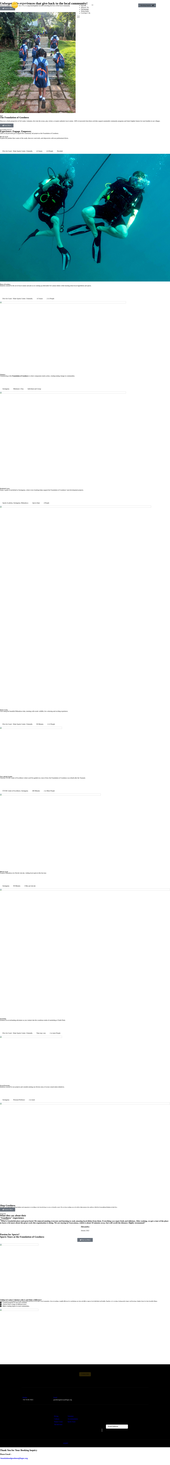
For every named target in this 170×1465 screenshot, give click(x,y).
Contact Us (85, 13)
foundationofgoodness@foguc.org (14, 1458)
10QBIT (65, 1443)
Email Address (110, 1423)
